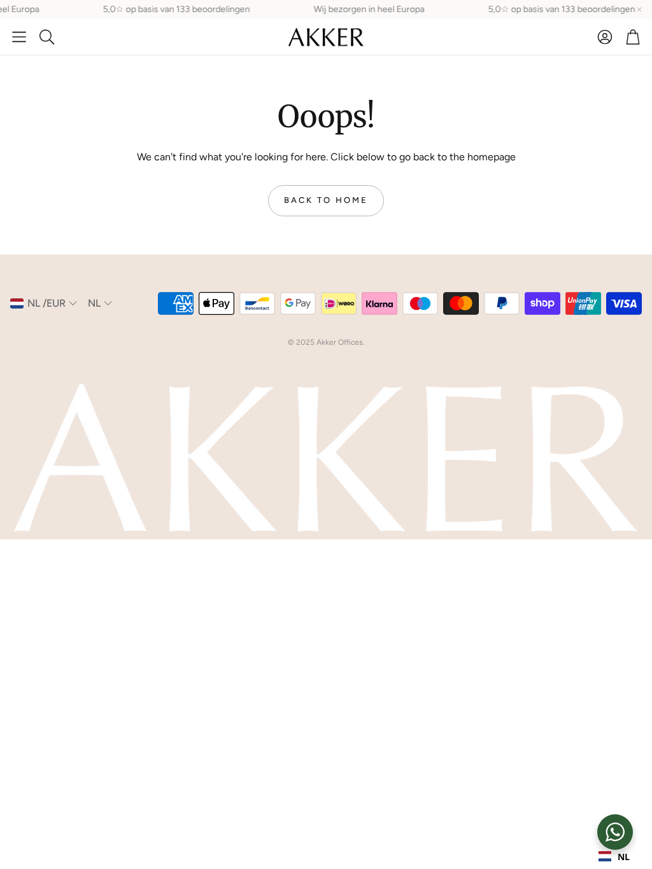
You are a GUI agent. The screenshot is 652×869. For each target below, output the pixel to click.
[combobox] (614, 856)
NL (624, 857)
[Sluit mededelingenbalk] (639, 9)
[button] (19, 37)
